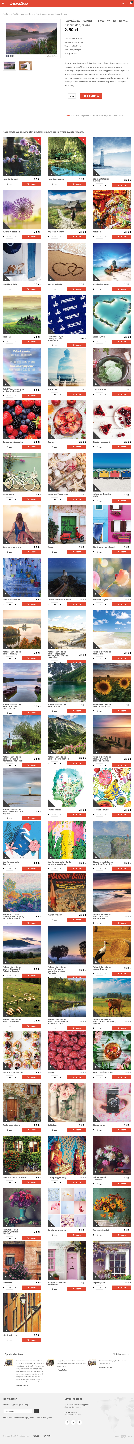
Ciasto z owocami (101, 442)
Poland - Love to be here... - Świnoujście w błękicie (13, 811)
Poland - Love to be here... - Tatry (57, 705)
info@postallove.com (73, 1415)
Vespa (50, 547)
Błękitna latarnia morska (101, 180)
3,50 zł (82, 284)
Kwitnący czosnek (11, 232)
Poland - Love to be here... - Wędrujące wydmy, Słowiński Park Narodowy (58, 655)
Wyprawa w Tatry (56, 232)
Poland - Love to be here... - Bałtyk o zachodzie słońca (102, 759)
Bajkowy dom (99, 1283)
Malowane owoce (101, 810)
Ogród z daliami (10, 179)
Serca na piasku (55, 284)
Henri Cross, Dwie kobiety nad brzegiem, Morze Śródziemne (13, 916)
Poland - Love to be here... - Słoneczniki (102, 705)
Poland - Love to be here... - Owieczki (12, 1021)
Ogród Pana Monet (56, 179)
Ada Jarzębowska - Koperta (12, 863)
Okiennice (7, 1283)
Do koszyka (93, 96)
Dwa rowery (8, 494)
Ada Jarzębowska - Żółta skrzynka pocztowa (59, 863)
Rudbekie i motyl (101, 1230)
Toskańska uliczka (11, 1125)
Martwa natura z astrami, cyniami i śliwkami (11, 1232)
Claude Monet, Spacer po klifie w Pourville (103, 863)
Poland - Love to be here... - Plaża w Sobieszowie (102, 916)
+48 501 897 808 (71, 1412)
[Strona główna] (17, 6)
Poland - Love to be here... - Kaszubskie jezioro (52, 14)
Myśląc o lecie (54, 810)
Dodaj (33, 184)
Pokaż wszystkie (122, 1354)
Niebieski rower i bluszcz (14, 1177)
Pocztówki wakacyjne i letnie (23, 14)
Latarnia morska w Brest (59, 600)
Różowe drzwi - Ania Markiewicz (57, 1283)
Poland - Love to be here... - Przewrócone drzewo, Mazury (58, 1021)
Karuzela (97, 232)
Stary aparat (99, 1125)
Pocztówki (6, 14)
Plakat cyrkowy (55, 915)
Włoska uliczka (10, 1335)
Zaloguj (67, 116)
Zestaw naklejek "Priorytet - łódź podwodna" (55, 338)
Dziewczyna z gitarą (12, 547)
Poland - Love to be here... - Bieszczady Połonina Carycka (12, 969)
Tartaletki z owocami (13, 1072)
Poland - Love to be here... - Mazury (12, 653)
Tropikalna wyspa (101, 284)
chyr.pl (129, 1436)
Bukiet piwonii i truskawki (100, 1178)
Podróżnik (52, 389)
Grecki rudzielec (10, 284)
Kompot (51, 442)
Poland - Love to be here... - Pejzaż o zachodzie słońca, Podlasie (57, 970)
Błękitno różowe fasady (104, 547)
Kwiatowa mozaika (57, 1230)
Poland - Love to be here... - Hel (102, 653)
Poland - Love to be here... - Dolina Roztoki (58, 758)
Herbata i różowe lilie (103, 1072)
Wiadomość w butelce (58, 494)
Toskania (7, 337)
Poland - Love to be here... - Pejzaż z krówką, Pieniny (104, 1021)
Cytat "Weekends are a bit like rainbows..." (13, 390)
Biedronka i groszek (102, 600)
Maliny (51, 1072)
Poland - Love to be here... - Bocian (102, 968)
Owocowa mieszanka (13, 442)
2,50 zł (37, 179)
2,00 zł (82, 338)
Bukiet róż (52, 1125)
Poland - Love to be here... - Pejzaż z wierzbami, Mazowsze (13, 759)
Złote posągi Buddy (57, 1177)
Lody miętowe (99, 389)
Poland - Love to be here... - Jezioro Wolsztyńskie (12, 706)
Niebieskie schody (11, 600)
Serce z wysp (99, 337)
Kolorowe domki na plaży (102, 495)
